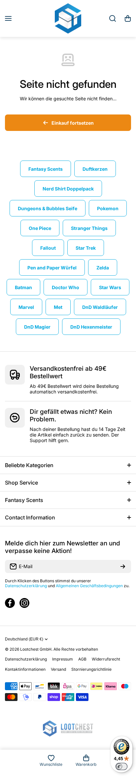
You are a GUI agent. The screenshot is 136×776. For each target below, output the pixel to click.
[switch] (121, 766)
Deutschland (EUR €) (24, 639)
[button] (127, 18)
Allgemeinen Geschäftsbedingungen (89, 585)
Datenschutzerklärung (26, 585)
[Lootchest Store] (68, 18)
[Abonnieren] (123, 566)
